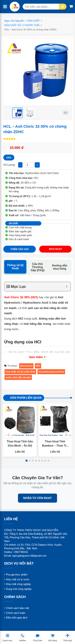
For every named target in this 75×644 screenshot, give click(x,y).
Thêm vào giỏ (19, 249)
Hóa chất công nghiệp (18, 584)
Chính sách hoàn (15, 612)
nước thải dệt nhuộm (18, 377)
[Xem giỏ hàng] (71, 6)
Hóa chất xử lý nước (18, 579)
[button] (66, 435)
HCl (38, 365)
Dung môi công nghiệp (18, 588)
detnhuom (26, 365)
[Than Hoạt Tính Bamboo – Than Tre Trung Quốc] (55, 420)
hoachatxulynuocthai (51, 371)
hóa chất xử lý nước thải (20, 371)
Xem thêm (36, 357)
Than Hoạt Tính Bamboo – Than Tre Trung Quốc (55, 445)
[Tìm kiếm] (62, 7)
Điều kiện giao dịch (16, 617)
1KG (8, 157)
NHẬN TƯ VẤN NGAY (37, 498)
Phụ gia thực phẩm (17, 574)
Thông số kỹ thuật (15, 267)
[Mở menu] (5, 6)
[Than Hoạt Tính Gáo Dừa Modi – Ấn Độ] (20, 420)
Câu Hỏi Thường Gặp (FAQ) (37, 267)
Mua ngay (55, 249)
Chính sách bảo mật (17, 608)
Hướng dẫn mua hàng (59, 267)
